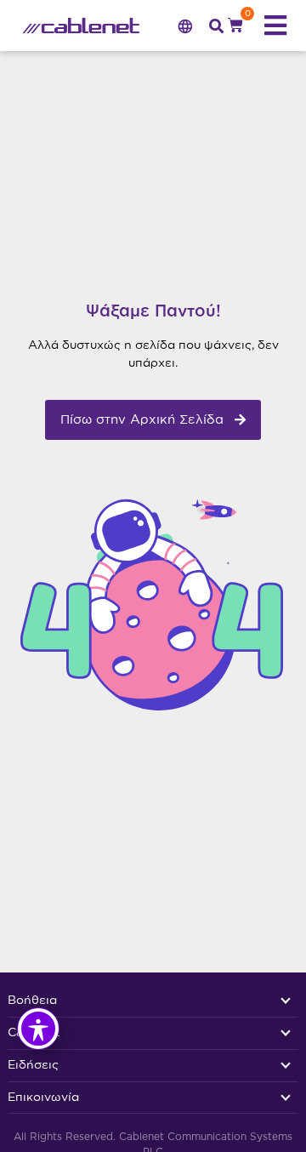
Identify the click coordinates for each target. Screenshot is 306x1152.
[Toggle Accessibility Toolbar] (38, 1028)
